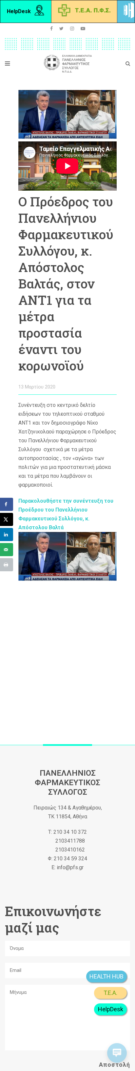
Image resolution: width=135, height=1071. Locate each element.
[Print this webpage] (6, 564)
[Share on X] (6, 519)
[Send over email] (6, 549)
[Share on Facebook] (6, 504)
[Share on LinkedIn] (6, 534)
